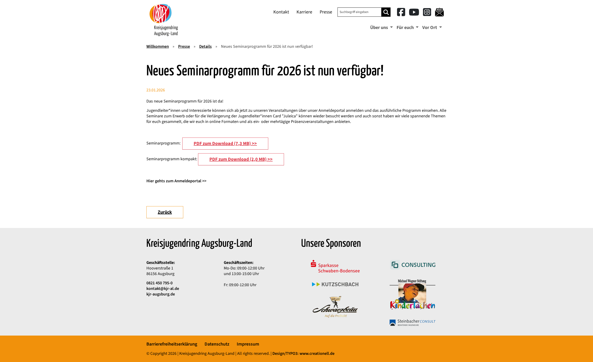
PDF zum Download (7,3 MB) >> (225, 143)
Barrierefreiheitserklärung (171, 344)
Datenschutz (217, 344)
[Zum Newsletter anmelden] (439, 12)
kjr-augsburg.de (160, 294)
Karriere (304, 12)
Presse (326, 12)
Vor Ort (430, 27)
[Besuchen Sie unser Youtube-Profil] (415, 12)
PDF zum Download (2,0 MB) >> (241, 159)
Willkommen (157, 46)
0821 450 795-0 (159, 283)
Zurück (165, 212)
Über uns (379, 27)
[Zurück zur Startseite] (163, 20)
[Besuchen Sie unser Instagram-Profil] (427, 12)
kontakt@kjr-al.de (162, 289)
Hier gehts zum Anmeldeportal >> (176, 181)
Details (205, 46)
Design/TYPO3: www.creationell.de (303, 353)
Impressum (248, 344)
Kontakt (281, 12)
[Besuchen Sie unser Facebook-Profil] (402, 12)
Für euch (406, 27)
